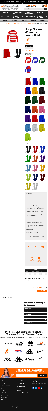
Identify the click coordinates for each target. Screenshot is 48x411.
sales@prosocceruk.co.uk (31, 6)
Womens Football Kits (21, 23)
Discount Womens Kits (30, 23)
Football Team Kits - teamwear (11, 23)
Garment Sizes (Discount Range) (7, 393)
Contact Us (3, 390)
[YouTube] (39, 388)
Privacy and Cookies (5, 386)
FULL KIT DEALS (24, 20)
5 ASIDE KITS (14, 20)
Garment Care (4, 397)
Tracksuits (42, 20)
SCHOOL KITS (33, 20)
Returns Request (4, 388)
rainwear (5, 20)
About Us (3, 383)
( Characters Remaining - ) (35, 279)
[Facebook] (33, 388)
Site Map (3, 399)
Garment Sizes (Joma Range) (6, 395)
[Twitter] (36, 388)
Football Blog (3, 392)
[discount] (28, 39)
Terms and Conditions (5, 385)
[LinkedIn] (41, 388)
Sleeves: (26, 53)
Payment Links (4, 401)
